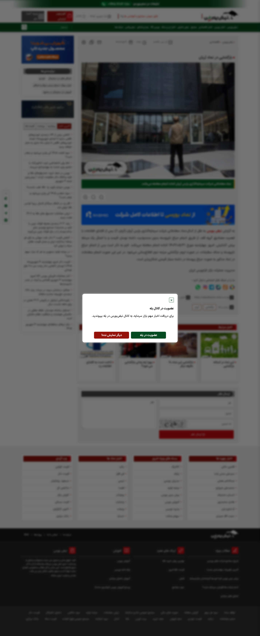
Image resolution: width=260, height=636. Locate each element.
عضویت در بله (148, 335)
